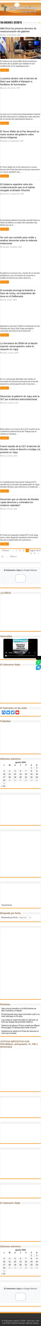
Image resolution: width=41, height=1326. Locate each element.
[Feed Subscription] (40, 23)
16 (37, 774)
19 (15, 777)
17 (4, 777)
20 (20, 777)
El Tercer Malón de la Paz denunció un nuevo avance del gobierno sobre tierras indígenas (19, 134)
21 (26, 777)
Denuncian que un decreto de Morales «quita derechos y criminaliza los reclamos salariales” (19, 502)
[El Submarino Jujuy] (20, 9)
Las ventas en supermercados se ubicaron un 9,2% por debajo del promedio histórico (19, 1021)
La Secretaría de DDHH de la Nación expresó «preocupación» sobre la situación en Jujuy (18, 346)
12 (15, 774)
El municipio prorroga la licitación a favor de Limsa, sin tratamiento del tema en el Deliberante (17, 293)
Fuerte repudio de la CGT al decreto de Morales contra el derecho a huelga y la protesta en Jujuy (20, 449)
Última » (13, 556)
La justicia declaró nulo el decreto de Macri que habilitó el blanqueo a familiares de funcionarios (18, 81)
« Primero (5, 551)
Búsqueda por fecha (9, 917)
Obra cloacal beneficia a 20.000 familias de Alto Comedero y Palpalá (18, 1010)
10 (2, 556)
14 (26, 774)
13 (20, 774)
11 (10, 774)
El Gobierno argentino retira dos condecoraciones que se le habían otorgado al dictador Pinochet (17, 187)
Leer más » (5, 70)
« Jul (3, 786)
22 (31, 777)
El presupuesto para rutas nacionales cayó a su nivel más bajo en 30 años (20, 1015)
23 (37, 777)
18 (10, 777)
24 (4, 780)
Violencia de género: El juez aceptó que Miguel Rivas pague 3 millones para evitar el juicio (20, 1027)
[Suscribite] (38, 662)
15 (31, 774)
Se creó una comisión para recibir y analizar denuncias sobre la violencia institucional (18, 240)
